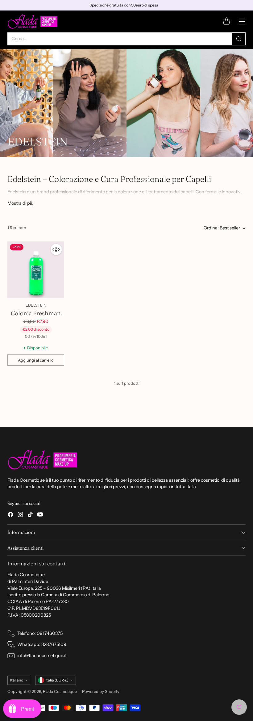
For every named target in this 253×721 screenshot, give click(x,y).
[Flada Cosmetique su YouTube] (40, 515)
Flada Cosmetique (60, 691)
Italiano (16, 680)
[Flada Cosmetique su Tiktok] (30, 515)
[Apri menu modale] (241, 21)
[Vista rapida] (56, 249)
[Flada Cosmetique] (32, 21)
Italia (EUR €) (56, 680)
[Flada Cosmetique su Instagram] (20, 515)
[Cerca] (239, 38)
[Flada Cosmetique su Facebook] (10, 515)
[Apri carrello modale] (226, 21)
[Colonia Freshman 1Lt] (35, 269)
